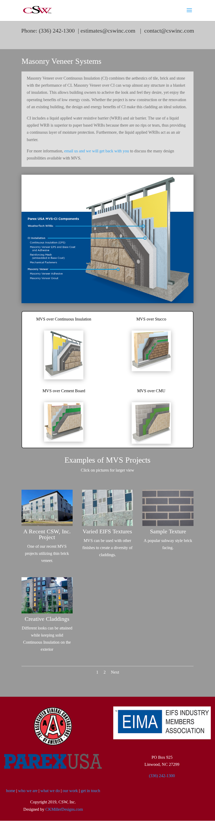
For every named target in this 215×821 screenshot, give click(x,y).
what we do (50, 790)
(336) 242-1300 (162, 775)
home (10, 790)
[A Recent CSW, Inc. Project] (47, 524)
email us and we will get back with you (96, 151)
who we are (27, 790)
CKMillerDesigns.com (64, 809)
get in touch (90, 790)
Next (115, 672)
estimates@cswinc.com (107, 30)
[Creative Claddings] (47, 612)
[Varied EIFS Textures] (107, 524)
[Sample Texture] (168, 524)
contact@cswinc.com (169, 30)
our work (70, 790)
